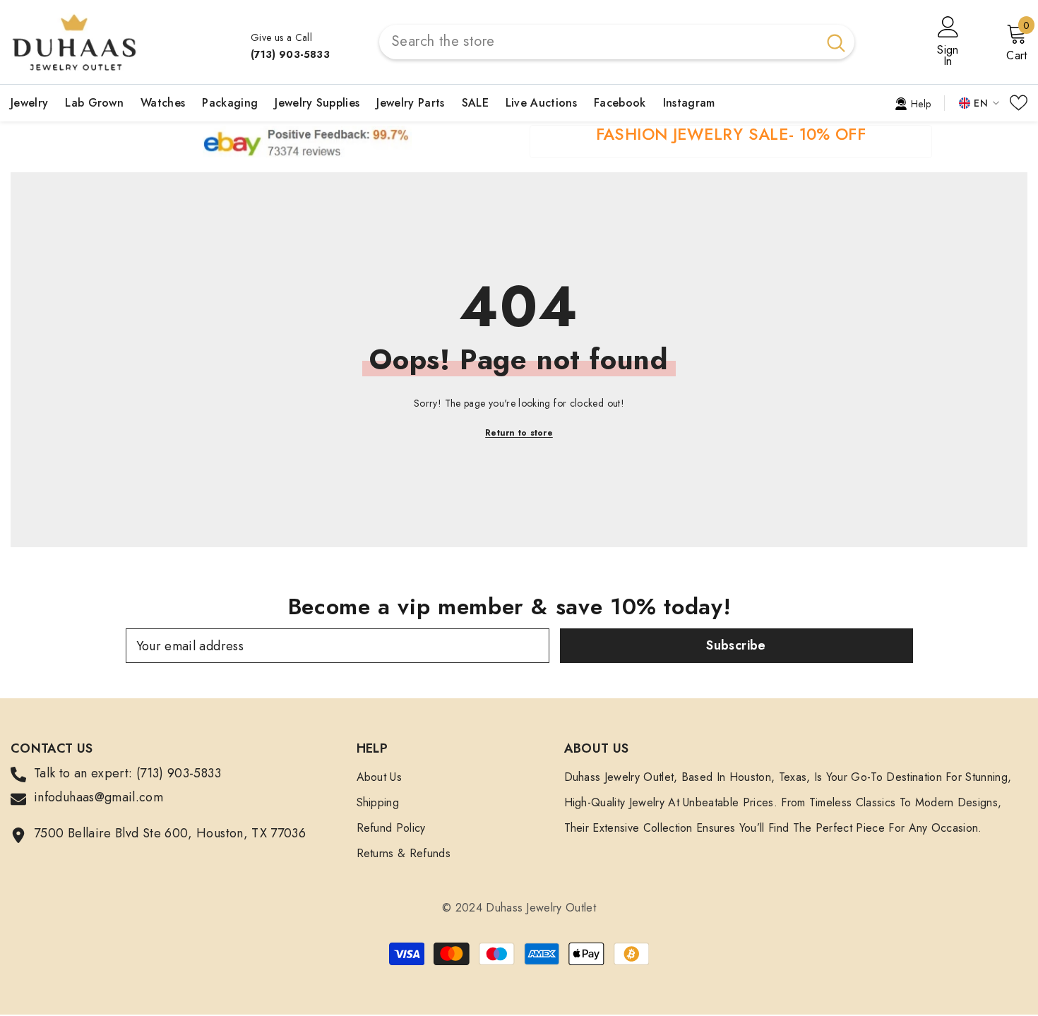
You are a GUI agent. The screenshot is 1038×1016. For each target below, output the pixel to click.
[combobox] (598, 42)
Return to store (519, 432)
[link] (913, 102)
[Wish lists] (1018, 103)
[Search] (616, 42)
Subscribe (735, 645)
